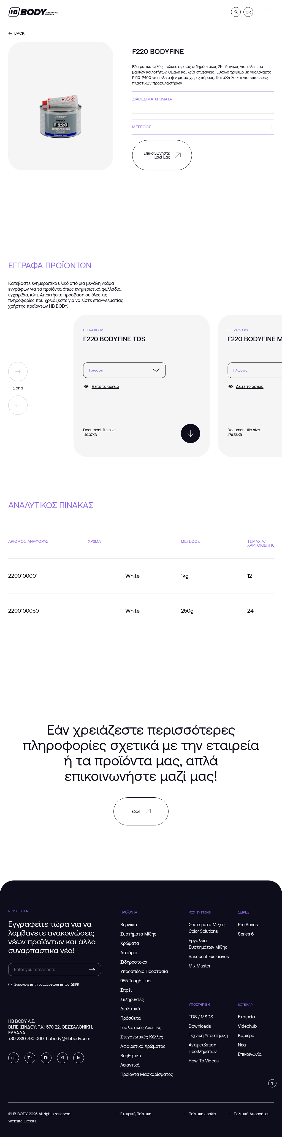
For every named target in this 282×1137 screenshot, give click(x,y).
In (78, 1058)
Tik (30, 1058)
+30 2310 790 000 (26, 1038)
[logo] (33, 12)
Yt (62, 1058)
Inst (13, 1058)
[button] (236, 12)
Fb (46, 1058)
